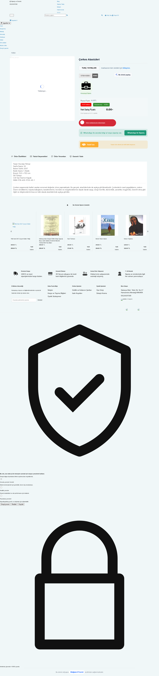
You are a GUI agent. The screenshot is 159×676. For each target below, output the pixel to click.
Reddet (14, 504)
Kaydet (21, 504)
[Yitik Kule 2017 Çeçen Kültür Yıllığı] (23, 225)
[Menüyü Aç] (12, 15)
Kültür (13, 53)
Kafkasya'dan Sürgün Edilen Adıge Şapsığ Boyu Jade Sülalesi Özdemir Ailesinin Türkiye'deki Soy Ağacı (51, 240)
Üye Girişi (100, 290)
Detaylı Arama (101, 293)
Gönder (40, 300)
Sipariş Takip (60, 4)
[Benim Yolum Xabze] (107, 225)
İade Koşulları (77, 293)
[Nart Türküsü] (79, 225)
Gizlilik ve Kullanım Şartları (82, 290)
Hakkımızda (60, 9)
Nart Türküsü (71, 238)
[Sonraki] (147, 231)
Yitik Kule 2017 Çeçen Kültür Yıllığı (20, 238)
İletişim (59, 7)
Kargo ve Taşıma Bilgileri (57, 293)
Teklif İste (91, 145)
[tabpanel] (79, 179)
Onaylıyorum (5, 504)
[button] (42, 88)
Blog (58, 1)
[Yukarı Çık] (1, 23)
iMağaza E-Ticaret (77, 672)
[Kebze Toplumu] (136, 225)
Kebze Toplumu (128, 238)
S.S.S (58, 12)
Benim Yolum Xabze (101, 238)
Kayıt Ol (116, 15)
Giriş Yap (109, 15)
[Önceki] (11, 231)
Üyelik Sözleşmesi (54, 296)
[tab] (19, 156)
